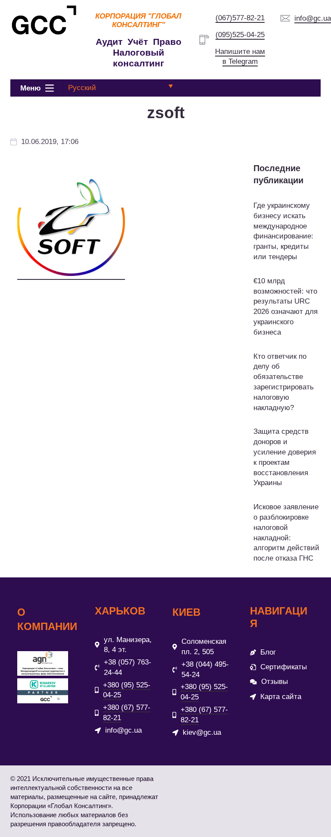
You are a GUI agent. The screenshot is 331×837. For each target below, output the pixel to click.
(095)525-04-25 (240, 35)
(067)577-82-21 (240, 18)
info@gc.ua (312, 18)
